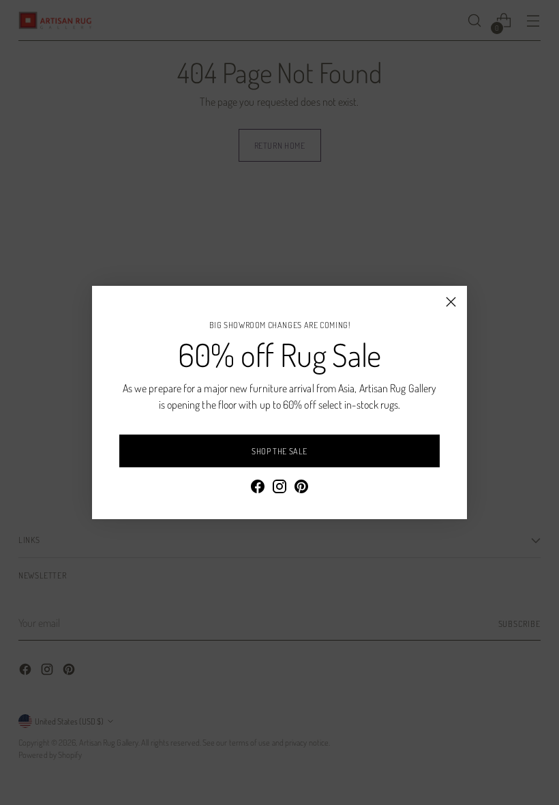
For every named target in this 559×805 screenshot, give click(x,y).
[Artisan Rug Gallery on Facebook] (258, 488)
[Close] (451, 301)
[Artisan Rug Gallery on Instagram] (279, 488)
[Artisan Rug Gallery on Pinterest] (301, 488)
